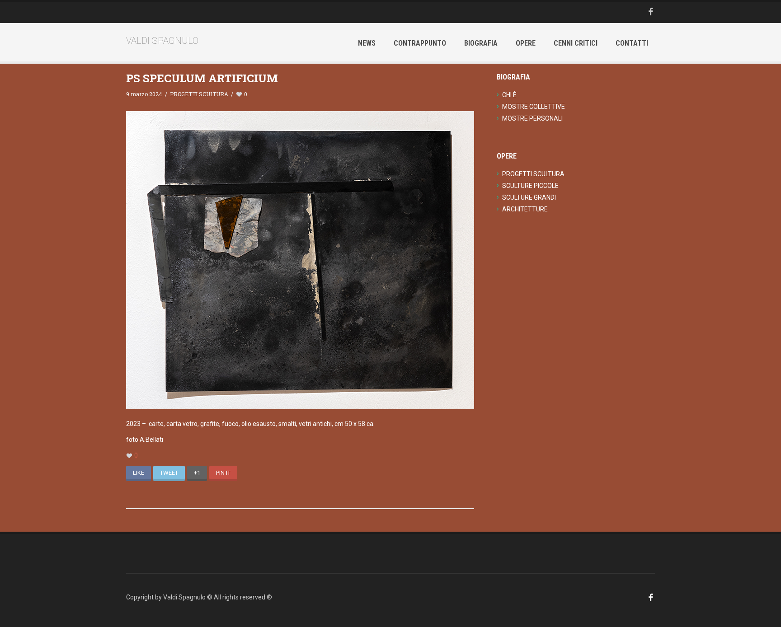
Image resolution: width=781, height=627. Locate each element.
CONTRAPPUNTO (420, 43)
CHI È (509, 94)
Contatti (632, 43)
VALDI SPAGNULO (162, 40)
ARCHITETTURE (525, 209)
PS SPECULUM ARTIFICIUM (202, 78)
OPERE (526, 43)
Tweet (169, 472)
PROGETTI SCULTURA (199, 94)
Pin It (223, 472)
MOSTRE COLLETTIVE (533, 106)
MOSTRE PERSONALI (532, 118)
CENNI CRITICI (576, 43)
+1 (197, 472)
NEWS (367, 43)
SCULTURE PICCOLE (530, 185)
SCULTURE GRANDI (529, 197)
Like (138, 472)
